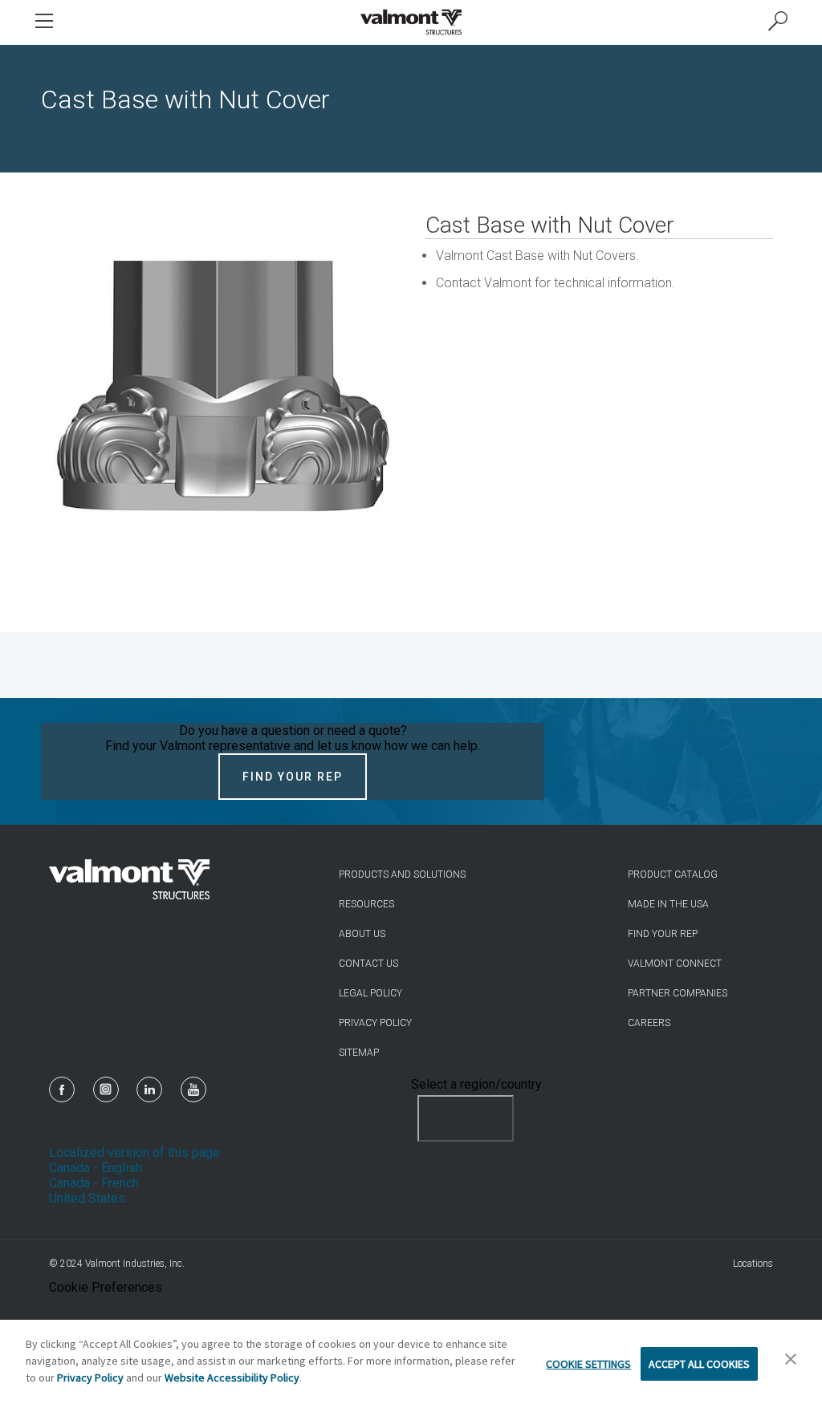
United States (87, 1198)
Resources (366, 904)
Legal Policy (370, 993)
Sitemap (359, 1052)
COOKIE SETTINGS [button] (588, 1364)
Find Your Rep (292, 776)
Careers (649, 1023)
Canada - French (94, 1183)
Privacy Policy (375, 1023)
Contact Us (368, 963)
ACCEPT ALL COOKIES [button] (699, 1364)
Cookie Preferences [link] (105, 1287)
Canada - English (95, 1167)
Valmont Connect (675, 963)
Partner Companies (677, 993)
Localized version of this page (134, 1152)
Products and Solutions (402, 874)
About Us (362, 933)
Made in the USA (668, 904)
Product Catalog (673, 874)
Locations (753, 1263)
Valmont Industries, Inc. (135, 1263)
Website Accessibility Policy (232, 1377)
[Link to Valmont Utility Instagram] (106, 1089)
